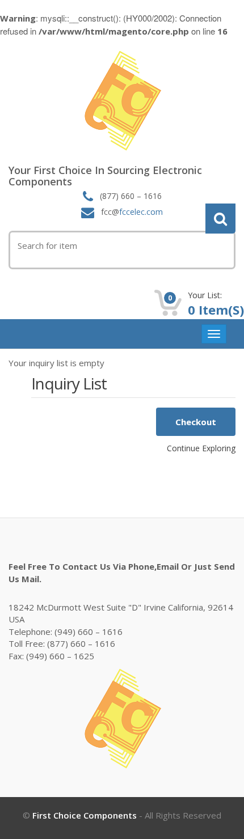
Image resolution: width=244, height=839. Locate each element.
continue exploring (201, 448)
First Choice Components (84, 815)
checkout (195, 421)
